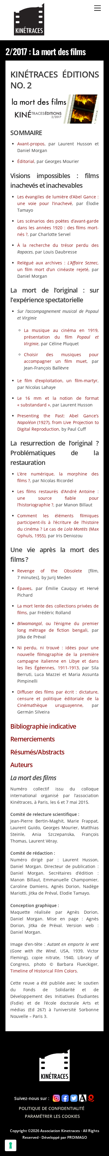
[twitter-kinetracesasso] (74, 1098)
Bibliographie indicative (43, 726)
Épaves (24, 588)
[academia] (82, 1098)
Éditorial (25, 161)
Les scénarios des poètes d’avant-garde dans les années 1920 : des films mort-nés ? (58, 227)
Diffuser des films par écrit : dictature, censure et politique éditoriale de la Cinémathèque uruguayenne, (58, 698)
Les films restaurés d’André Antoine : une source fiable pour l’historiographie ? (58, 498)
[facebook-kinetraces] (65, 1098)
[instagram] (56, 1098)
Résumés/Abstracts (37, 752)
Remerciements (32, 739)
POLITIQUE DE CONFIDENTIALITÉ (52, 1108)
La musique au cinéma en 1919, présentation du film (61, 336)
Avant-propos (31, 144)
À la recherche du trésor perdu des (58, 245)
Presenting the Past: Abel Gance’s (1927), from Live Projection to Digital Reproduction (58, 422)
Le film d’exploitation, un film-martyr (57, 380)
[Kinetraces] (29, 32)
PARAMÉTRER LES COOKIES (52, 1116)
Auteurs (21, 764)
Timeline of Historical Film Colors (43, 971)
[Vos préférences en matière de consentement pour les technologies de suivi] (10, 1145)
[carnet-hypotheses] (91, 1098)
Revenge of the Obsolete (49, 571)
